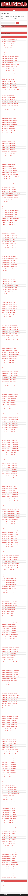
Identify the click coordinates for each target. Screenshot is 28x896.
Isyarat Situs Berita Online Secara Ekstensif (10, 285)
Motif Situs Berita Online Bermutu (8, 590)
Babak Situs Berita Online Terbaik (8, 81)
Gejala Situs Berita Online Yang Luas (9, 224)
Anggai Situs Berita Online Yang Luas (9, 62)
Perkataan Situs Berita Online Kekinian (9, 680)
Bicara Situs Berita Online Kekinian (8, 95)
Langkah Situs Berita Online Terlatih (9, 400)
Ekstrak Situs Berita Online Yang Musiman (10, 172)
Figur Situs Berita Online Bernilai (8, 208)
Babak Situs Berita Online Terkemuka (9, 85)
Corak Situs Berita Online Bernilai (8, 141)
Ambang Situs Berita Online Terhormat (9, 49)
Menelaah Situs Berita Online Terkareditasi (10, 484)
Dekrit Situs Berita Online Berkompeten (9, 160)
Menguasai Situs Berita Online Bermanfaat (10, 551)
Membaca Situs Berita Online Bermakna (9, 440)
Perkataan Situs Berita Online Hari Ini (9, 678)
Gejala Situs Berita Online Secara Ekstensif (10, 218)
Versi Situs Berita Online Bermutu (8, 833)
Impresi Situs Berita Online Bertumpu (9, 249)
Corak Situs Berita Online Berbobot (8, 134)
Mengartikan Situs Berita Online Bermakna (10, 498)
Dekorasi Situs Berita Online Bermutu (9, 155)
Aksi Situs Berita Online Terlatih (8, 45)
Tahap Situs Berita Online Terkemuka (9, 774)
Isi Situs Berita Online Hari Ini (7, 268)
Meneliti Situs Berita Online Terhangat (9, 490)
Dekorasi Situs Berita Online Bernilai (9, 157)
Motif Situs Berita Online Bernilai (8, 592)
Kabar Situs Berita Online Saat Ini (8, 314)
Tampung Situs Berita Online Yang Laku (9, 787)
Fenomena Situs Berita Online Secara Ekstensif (11, 193)
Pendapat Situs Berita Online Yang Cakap (10, 668)
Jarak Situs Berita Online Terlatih (8, 300)
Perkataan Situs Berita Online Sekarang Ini (10, 684)
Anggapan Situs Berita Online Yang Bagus (10, 66)
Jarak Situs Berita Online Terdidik (8, 298)
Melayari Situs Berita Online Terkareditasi (10, 417)
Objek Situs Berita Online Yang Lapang (9, 622)
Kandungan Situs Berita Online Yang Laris (10, 329)
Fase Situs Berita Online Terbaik (8, 185)
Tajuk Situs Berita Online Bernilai (8, 785)
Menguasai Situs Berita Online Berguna (9, 546)
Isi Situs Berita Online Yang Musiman (9, 281)
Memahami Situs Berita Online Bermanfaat (10, 425)
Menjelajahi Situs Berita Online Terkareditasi (10, 559)
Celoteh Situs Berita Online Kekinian (9, 111)
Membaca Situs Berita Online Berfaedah (9, 436)
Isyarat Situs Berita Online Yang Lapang (9, 287)
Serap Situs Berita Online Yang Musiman (10, 749)
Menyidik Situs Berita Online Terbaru (9, 569)
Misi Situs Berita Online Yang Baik (8, 582)
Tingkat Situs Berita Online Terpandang (9, 818)
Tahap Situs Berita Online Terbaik (8, 770)
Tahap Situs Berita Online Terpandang (9, 776)
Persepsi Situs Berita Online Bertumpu (9, 693)
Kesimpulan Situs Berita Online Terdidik (9, 356)
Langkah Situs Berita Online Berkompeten (10, 394)
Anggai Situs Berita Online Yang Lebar (9, 60)
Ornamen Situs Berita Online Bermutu (9, 640)
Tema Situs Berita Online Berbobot (8, 804)
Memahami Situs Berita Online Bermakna (10, 423)
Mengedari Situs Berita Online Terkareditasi (10, 509)
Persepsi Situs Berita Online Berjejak (9, 686)
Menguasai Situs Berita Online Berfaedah (10, 544)
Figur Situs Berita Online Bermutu (8, 206)
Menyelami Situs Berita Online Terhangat (10, 565)
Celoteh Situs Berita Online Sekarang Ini (9, 116)
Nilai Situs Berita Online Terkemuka (9, 615)
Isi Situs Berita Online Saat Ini (8, 272)
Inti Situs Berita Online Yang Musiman (9, 264)
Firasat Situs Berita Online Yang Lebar (9, 214)
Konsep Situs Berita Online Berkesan (9, 379)
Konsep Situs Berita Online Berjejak (9, 377)
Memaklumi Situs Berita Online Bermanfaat (10, 433)
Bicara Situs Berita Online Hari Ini (8, 93)
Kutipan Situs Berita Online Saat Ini (9, 390)
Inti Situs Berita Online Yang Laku (8, 260)
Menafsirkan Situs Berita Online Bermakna (10, 448)
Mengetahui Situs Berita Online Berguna (9, 521)
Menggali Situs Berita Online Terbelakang (10, 530)
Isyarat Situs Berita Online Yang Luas (9, 291)
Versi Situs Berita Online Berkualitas (9, 831)
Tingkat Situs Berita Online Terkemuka (9, 816)
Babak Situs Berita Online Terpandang (9, 87)
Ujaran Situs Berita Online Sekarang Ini (9, 827)
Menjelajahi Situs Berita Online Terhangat (10, 557)
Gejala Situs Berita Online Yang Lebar (9, 222)
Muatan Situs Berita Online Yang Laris (9, 597)
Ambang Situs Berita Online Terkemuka (9, 52)
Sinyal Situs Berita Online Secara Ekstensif (10, 753)
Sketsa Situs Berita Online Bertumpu (9, 768)
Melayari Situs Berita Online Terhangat (9, 415)
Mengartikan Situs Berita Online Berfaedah (10, 494)
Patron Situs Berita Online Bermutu (8, 657)
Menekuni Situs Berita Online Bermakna (9, 473)
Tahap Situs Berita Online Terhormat (9, 772)
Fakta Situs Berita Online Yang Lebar (9, 180)
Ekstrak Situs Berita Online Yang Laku (9, 168)
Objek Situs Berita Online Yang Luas (9, 626)
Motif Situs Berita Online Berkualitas (9, 588)
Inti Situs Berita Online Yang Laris (8, 262)
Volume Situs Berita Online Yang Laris (9, 847)
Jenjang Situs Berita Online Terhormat (9, 304)
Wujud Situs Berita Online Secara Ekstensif (10, 870)
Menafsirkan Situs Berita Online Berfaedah (10, 444)
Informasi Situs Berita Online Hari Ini (9, 252)
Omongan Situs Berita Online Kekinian (9, 630)
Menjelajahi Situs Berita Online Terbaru (9, 553)
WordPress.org (4, 890)
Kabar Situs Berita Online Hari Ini (8, 310)
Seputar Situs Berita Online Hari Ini (8, 737)
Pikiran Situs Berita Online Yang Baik (9, 707)
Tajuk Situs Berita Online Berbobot (8, 778)
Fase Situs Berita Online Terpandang (9, 191)
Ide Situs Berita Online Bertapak (8, 231)
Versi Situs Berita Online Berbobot (8, 829)
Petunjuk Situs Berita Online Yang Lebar (9, 699)
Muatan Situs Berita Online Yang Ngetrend (10, 601)
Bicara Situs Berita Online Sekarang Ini (9, 99)
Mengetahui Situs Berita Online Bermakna (10, 523)
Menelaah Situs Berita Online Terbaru (9, 477)
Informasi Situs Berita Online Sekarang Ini (10, 258)
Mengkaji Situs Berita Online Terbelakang (10, 538)
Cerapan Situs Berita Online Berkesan (9, 120)
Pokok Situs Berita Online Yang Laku (9, 712)
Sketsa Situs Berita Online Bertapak (9, 766)
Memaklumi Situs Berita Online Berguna (9, 429)
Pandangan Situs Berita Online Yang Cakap (10, 651)
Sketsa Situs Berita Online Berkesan (9, 764)
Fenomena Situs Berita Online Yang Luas (10, 199)
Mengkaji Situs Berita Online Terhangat (9, 540)
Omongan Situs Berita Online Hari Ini (9, 628)
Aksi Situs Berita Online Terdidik (8, 43)
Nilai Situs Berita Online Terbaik (8, 611)
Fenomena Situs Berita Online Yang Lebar (10, 197)
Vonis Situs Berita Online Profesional (9, 856)
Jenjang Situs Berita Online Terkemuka (9, 306)
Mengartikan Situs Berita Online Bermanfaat (10, 500)
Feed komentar (4, 887)
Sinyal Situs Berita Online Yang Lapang (9, 755)
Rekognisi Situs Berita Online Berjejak (9, 720)
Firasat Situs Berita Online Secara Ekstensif (10, 210)
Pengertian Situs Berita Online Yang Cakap (10, 676)
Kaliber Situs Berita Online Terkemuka (9, 323)
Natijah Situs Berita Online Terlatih (8, 609)
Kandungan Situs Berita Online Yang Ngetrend (11, 333)
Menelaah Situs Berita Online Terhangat (9, 482)
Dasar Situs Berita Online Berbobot (8, 143)
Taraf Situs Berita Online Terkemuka (9, 799)
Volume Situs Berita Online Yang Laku (9, 845)
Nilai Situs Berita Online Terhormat (8, 613)
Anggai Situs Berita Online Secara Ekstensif (10, 56)
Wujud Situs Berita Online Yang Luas (9, 877)
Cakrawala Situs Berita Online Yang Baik (10, 105)
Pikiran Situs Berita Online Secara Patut (9, 703)
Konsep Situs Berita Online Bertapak (9, 381)
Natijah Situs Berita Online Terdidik (8, 607)
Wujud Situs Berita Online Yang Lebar (9, 875)
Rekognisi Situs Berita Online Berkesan (9, 722)
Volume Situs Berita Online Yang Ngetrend (10, 852)
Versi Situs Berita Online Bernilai (8, 835)
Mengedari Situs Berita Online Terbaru (9, 502)
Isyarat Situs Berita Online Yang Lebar (9, 289)
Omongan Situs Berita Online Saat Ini (9, 632)
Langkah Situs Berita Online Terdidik (9, 398)
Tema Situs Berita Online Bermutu (8, 808)
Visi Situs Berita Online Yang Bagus (9, 839)
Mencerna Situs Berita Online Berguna (9, 463)
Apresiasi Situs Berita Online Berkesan (9, 75)
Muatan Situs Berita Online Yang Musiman (10, 599)
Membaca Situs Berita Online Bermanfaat (10, 442)
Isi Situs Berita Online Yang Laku (8, 277)
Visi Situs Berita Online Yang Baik (8, 841)
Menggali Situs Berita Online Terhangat (9, 532)
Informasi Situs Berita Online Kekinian (9, 254)
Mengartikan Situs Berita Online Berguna (10, 496)
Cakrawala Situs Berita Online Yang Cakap (10, 107)
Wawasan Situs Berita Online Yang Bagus (10, 864)
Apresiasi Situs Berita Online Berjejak (9, 72)
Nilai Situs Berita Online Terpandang (9, 617)
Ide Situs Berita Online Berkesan (8, 229)
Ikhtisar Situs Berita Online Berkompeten (10, 235)
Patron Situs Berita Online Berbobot (9, 653)
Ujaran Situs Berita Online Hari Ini (8, 820)
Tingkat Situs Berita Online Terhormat (9, 814)
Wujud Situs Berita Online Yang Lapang (9, 873)
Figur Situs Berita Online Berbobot (8, 201)
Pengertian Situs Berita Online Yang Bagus (10, 672)
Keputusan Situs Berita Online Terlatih (9, 350)
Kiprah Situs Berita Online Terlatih (8, 367)
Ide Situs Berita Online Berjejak (8, 226)
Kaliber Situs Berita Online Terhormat (9, 321)
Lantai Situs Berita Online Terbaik (8, 402)
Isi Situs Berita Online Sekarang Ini (8, 275)
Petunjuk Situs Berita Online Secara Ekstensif (11, 695)
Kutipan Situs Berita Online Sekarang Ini (9, 392)
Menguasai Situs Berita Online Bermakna (10, 548)
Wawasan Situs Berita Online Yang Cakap (10, 868)
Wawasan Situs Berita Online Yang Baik (9, 866)
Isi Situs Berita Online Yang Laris (8, 279)
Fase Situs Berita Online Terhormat (8, 187)
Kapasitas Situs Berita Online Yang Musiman (10, 339)
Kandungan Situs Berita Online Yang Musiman (11, 331)
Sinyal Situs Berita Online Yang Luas (9, 760)
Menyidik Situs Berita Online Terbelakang (10, 571)
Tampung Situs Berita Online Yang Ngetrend (10, 793)
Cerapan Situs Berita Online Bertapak (9, 122)
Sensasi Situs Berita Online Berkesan (9, 730)
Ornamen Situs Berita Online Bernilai (9, 643)
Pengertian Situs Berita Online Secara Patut (10, 670)
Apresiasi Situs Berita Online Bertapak (9, 77)
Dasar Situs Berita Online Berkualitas (9, 145)
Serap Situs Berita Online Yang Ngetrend (10, 751)
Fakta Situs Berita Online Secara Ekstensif (10, 176)
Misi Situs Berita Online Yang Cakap (9, 584)
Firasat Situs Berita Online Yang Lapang (9, 212)
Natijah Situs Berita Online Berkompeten (9, 603)
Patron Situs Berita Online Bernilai (8, 659)
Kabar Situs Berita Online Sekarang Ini (9, 316)
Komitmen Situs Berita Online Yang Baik (10, 373)
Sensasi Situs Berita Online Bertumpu (9, 735)
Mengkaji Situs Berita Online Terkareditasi (10, 542)
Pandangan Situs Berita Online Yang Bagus (10, 647)
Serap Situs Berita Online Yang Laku (9, 745)
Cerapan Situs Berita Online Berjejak (9, 118)
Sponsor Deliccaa (23, 894)
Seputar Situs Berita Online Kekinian (9, 739)
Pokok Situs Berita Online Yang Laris (9, 714)
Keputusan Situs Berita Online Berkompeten (10, 344)
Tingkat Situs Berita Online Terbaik (8, 812)
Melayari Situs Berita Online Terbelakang (10, 413)
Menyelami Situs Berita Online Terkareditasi (10, 567)
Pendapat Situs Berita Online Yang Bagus (10, 663)
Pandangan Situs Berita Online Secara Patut (10, 645)
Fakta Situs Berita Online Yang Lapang (9, 178)
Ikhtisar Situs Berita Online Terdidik (8, 239)
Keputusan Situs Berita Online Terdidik (9, 348)
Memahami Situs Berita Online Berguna (9, 421)
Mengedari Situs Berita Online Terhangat (9, 507)
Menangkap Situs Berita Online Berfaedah (10, 452)
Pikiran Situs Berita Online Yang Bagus (9, 705)
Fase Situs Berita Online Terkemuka (9, 189)
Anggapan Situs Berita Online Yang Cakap (10, 70)
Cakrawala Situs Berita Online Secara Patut (10, 101)
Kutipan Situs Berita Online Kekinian (9, 387)
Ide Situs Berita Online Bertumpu (8, 233)
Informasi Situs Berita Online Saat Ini (9, 256)
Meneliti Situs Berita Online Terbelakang (9, 488)
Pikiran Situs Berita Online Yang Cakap (9, 709)
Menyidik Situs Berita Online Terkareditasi (10, 576)
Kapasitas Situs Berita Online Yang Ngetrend (10, 341)
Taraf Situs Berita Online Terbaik (8, 795)
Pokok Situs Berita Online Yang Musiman (10, 716)
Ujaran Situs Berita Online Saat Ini (8, 824)
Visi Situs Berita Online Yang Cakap (9, 843)
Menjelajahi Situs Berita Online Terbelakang (10, 555)
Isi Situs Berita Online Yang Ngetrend (9, 283)
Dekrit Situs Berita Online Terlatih (8, 166)
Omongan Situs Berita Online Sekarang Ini (10, 634)
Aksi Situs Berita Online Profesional (9, 41)
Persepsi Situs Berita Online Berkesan (9, 689)
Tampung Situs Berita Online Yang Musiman (10, 791)
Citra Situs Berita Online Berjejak (8, 126)
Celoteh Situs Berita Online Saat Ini (9, 114)
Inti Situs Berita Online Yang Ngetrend (9, 266)
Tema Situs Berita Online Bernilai (8, 810)
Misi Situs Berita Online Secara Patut (9, 578)
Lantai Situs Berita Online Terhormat (9, 404)
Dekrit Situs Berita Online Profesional (9, 162)
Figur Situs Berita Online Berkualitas (9, 203)
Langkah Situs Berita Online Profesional (9, 396)
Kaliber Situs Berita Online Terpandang (9, 325)
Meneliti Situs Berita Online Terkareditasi (10, 492)
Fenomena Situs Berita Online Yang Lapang (10, 195)
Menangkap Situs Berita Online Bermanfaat (10, 459)
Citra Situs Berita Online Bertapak (8, 130)
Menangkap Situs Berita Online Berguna (9, 454)
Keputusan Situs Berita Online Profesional (10, 346)
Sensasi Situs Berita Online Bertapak (9, 732)
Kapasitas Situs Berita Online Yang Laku (10, 335)
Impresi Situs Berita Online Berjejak (9, 243)
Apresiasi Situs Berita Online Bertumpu (9, 79)
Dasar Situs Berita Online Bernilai (8, 149)
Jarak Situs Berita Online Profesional (9, 295)
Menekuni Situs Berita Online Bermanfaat (10, 475)
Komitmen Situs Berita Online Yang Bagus (10, 371)
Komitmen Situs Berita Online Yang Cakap (10, 375)
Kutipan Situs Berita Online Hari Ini (8, 385)
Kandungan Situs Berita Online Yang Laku (10, 327)
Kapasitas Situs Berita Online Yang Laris (10, 337)
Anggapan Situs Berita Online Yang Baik (9, 68)
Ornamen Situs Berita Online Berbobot (9, 636)
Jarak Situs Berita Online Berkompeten (9, 293)
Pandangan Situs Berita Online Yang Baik (10, 649)
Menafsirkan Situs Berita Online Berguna (10, 446)
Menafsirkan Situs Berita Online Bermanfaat (10, 450)
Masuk (3, 883)
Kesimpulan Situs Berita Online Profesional (10, 354)
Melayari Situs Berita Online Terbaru (9, 410)
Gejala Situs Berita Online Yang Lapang (9, 220)
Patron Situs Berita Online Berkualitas (9, 655)
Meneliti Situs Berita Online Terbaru (8, 486)
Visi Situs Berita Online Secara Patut (9, 837)
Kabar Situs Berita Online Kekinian (8, 312)
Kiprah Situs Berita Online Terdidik (8, 364)
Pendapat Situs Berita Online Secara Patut (10, 661)
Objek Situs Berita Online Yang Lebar (9, 624)
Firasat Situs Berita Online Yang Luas (9, 216)
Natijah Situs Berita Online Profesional (9, 605)
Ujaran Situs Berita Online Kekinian (8, 822)
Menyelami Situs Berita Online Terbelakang (10, 563)
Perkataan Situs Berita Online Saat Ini (9, 682)
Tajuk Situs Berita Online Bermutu (8, 783)
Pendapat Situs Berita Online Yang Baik (9, 666)
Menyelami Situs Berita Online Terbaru (9, 561)
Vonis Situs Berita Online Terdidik (8, 858)
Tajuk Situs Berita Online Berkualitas (9, 781)
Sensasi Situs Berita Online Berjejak (9, 728)
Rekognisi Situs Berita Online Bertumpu (9, 726)
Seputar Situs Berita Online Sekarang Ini (10, 743)
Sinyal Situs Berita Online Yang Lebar (9, 758)
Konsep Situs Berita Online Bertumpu (9, 383)
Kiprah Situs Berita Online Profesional (9, 362)
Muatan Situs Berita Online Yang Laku (9, 594)
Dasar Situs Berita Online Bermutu (8, 147)
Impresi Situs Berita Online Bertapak (9, 247)
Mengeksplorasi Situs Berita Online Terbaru (10, 511)
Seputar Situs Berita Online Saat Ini (9, 741)
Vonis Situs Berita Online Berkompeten (9, 854)
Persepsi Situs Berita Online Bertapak (9, 691)
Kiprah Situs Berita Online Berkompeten (9, 360)
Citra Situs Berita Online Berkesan (8, 128)
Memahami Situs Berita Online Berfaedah (10, 419)
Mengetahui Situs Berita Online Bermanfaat (10, 525)
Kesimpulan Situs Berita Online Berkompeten (10, 352)
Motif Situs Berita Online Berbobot (8, 586)
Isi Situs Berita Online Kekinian (8, 270)
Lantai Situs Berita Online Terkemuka (9, 406)
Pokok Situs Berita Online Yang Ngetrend (10, 718)
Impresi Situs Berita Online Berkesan (9, 245)
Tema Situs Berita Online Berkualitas (9, 806)
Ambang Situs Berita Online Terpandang (9, 54)
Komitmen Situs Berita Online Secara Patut (10, 369)
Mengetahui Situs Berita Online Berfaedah (10, 519)
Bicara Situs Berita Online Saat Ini (8, 97)
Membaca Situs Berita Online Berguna (9, 438)
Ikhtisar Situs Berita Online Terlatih (8, 241)
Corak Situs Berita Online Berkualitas (9, 137)
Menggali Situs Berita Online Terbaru (9, 528)
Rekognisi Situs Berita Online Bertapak (9, 724)
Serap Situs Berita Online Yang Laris (9, 747)
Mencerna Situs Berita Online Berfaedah (9, 461)
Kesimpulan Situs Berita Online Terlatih (9, 358)
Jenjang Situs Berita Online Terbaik (8, 302)
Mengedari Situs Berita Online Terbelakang (10, 505)
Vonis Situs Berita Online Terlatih (8, 860)
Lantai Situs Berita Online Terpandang (9, 408)
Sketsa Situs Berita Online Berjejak (8, 762)
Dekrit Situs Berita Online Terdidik (8, 164)
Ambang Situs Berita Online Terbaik (9, 47)
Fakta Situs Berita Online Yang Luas (9, 183)
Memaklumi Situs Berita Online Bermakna (10, 431)
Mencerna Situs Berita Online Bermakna (9, 465)
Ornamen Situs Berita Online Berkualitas (10, 638)
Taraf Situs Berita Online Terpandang (9, 801)
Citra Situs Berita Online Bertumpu (8, 132)
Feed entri (4, 885)
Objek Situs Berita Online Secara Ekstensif (10, 620)
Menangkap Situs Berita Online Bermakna (10, 456)
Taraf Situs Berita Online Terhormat (8, 797)
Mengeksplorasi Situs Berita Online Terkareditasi (11, 517)
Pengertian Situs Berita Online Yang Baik (10, 674)
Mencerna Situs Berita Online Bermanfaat (10, 467)
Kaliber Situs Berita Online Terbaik (8, 318)
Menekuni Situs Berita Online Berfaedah (9, 469)
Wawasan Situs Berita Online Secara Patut (10, 862)
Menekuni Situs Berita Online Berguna (9, 471)
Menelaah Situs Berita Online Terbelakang (10, 479)
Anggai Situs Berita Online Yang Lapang (9, 58)
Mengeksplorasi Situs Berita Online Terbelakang (11, 513)
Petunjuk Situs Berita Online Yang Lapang (10, 697)
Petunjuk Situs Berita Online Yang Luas (9, 701)
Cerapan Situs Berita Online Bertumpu (9, 124)
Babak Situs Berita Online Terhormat (9, 83)
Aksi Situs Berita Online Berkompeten (9, 39)
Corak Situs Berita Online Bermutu (8, 139)
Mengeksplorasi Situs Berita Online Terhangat (11, 515)
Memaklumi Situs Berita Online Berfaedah (10, 427)
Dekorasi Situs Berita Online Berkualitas (9, 153)
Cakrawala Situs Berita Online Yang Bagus (10, 103)
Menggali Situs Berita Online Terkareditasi (10, 534)
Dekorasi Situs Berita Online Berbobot (9, 151)
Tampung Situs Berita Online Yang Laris (9, 789)
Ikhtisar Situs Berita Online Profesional (9, 237)
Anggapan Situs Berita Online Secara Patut (10, 64)
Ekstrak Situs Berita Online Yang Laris (9, 170)
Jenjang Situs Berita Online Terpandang (9, 308)
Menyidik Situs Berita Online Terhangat (9, 574)
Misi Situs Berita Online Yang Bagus (9, 580)
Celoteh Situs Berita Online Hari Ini (8, 109)
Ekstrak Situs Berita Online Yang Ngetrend (10, 174)
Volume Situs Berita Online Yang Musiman (10, 850)
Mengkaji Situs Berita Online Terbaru (9, 536)
